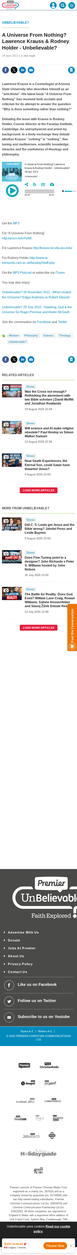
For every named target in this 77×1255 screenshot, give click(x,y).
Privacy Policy (20, 964)
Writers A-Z (45, 1031)
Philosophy (31, 335)
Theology (65, 335)
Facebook (44, 322)
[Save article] (71, 70)
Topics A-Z (26, 1031)
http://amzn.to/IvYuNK (17, 238)
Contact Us (17, 972)
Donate (14, 940)
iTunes (60, 272)
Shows (30, 386)
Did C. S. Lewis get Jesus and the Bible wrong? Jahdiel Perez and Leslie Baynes (49, 529)
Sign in (23, 61)
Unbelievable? (15, 22)
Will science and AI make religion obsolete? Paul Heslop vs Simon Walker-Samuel (49, 432)
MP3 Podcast (22, 272)
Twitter (62, 322)
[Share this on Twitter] (14, 70)
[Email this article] (31, 70)
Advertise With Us (23, 932)
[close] (74, 61)
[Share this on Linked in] (22, 70)
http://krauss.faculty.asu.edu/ (52, 248)
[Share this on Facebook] (5, 70)
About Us (16, 956)
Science (48, 335)
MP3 (16, 223)
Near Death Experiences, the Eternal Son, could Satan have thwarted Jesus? (47, 465)
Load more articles (38, 490)
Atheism (14, 335)
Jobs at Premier (22, 948)
